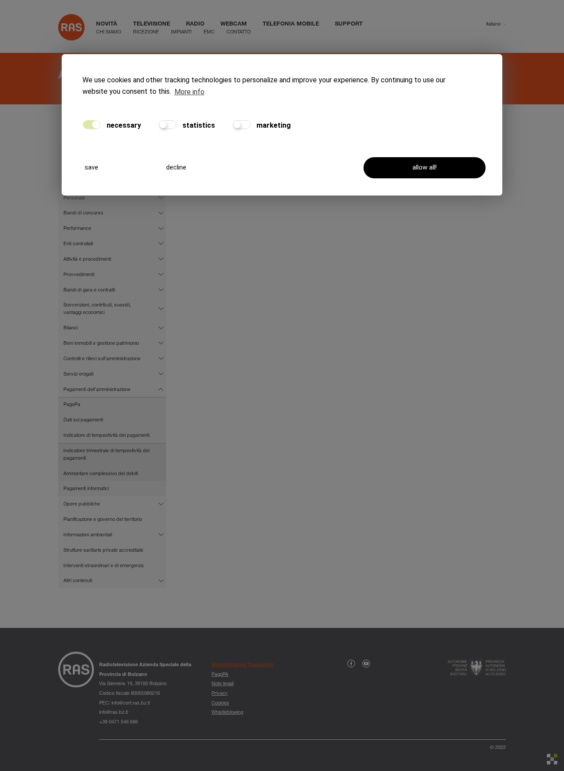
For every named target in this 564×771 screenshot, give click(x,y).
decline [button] (176, 167)
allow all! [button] (424, 167)
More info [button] (189, 92)
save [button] (91, 167)
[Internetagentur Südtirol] (552, 759)
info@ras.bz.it (113, 712)
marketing (273, 125)
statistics (198, 125)
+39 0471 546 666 (118, 721)
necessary (123, 125)
